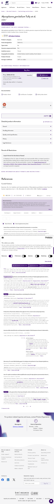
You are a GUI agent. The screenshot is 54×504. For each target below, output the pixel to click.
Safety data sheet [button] (42, 94)
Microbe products (19, 460)
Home (2, 11)
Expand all (49, 121)
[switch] (24, 256)
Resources (43, 7)
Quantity (29, 75)
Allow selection (34, 265)
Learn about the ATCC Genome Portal (15, 27)
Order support (5, 454)
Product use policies (33, 455)
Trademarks (31, 464)
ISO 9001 (21, 498)
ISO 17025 (39, 498)
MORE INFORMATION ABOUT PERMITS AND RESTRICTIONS (20, 172)
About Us (50, 7)
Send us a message (18, 426)
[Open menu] (2, 3)
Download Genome (9, 24)
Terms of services (32, 461)
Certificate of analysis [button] (26, 94)
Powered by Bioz (5, 408)
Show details (48, 261)
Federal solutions (19, 465)
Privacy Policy (21, 248)
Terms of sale (31, 458)
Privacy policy (32, 452)
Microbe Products (20, 7)
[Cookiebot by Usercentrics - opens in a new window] (46, 238)
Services (28, 7)
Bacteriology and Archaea (25, 11)
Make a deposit (19, 468)
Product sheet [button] (7, 94)
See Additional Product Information (15, 66)
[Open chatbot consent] (51, 501)
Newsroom (44, 455)
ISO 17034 (47, 498)
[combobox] (21, 3)
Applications (3, 7)
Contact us (44, 462)
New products (18, 454)
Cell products (18, 457)
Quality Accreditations (10, 498)
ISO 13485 (30, 498)
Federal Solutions (35, 7)
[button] (32, 3)
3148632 (44, 189)
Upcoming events (46, 452)
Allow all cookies (46, 265)
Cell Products (12, 7)
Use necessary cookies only (20, 265)
